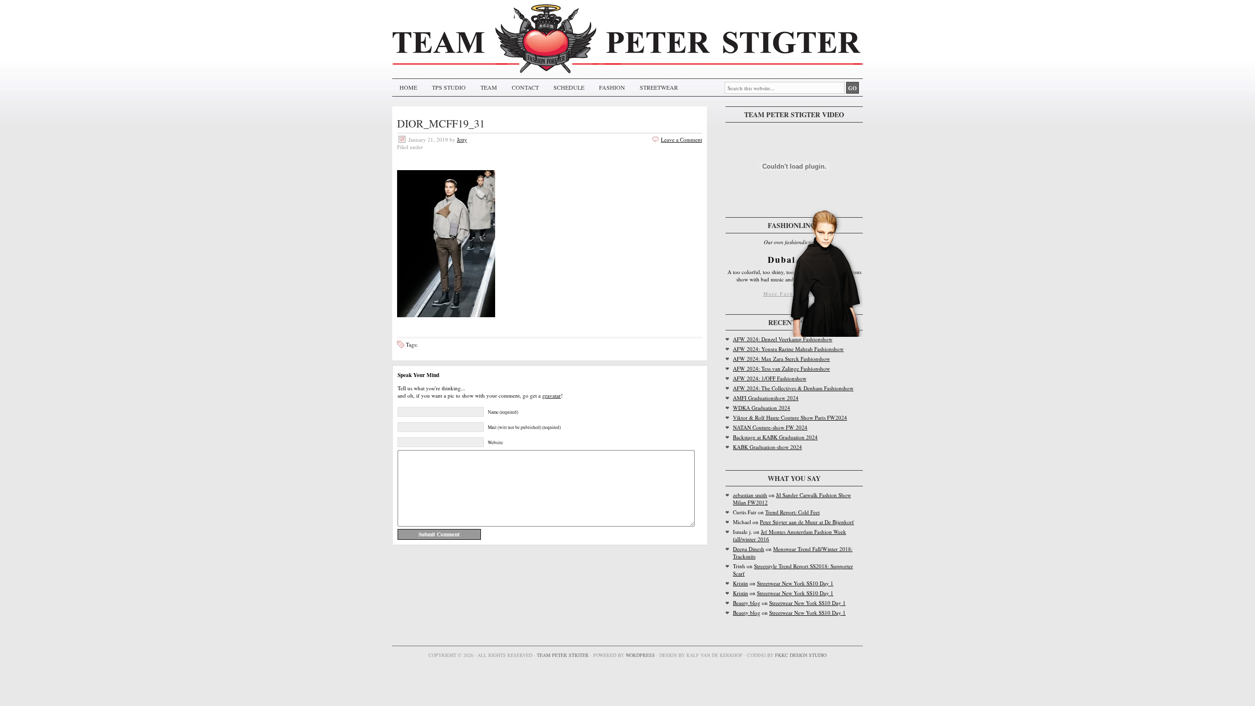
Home (408, 87)
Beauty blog (746, 602)
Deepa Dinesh (748, 549)
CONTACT (525, 87)
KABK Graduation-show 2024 (767, 447)
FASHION (612, 87)
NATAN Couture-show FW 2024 (770, 427)
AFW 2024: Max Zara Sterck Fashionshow (781, 358)
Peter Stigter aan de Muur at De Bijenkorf (807, 522)
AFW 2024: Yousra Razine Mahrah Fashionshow (788, 349)
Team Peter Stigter (563, 655)
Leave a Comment (681, 139)
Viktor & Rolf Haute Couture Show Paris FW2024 (790, 417)
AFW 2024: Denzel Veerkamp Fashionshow (782, 339)
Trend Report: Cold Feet (792, 512)
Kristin (740, 583)
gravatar (551, 395)
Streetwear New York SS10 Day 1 (795, 583)
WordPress (640, 655)
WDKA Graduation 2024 (761, 407)
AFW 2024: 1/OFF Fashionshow (769, 378)
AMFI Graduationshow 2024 (766, 398)
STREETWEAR (659, 87)
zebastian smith (750, 495)
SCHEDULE (568, 87)
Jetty (462, 139)
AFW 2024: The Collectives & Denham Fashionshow (793, 388)
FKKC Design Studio (801, 655)
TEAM (488, 87)
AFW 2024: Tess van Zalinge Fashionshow (781, 368)
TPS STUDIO (449, 87)
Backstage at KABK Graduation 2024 (775, 437)
